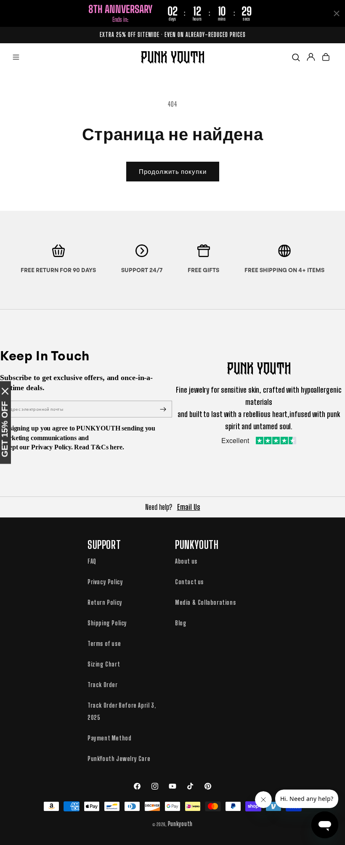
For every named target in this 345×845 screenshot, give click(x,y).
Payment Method (109, 738)
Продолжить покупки (173, 171)
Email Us (188, 507)
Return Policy (105, 602)
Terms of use (104, 643)
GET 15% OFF (4, 429)
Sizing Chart (104, 664)
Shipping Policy (107, 623)
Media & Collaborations (205, 602)
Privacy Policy (105, 581)
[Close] (5, 391)
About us (186, 561)
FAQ (92, 561)
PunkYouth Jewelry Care (119, 758)
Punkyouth (180, 823)
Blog (180, 623)
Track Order (103, 684)
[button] (16, 57)
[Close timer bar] (336, 13)
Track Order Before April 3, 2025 (122, 711)
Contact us (189, 581)
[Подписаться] (163, 409)
